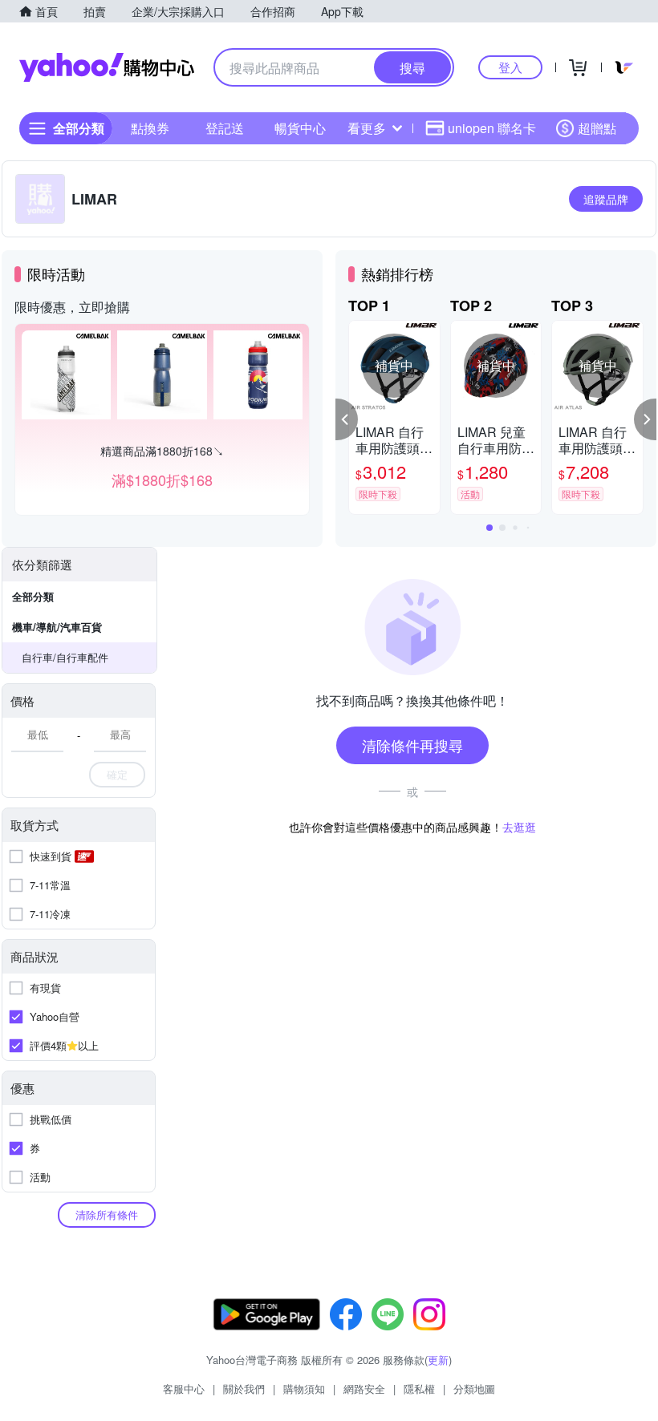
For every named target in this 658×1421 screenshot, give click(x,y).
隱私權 (419, 1388)
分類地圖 (474, 1388)
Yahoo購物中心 (106, 67)
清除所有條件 (106, 1214)
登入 (510, 67)
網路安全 (364, 1388)
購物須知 (304, 1388)
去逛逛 (519, 827)
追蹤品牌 (605, 199)
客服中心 (184, 1388)
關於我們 (244, 1388)
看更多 (366, 128)
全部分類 (33, 596)
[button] (346, 419)
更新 (438, 1359)
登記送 (224, 128)
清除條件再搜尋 (412, 745)
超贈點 (597, 128)
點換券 (150, 128)
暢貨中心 (300, 128)
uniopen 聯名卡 (492, 128)
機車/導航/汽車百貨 (57, 626)
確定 (117, 774)
